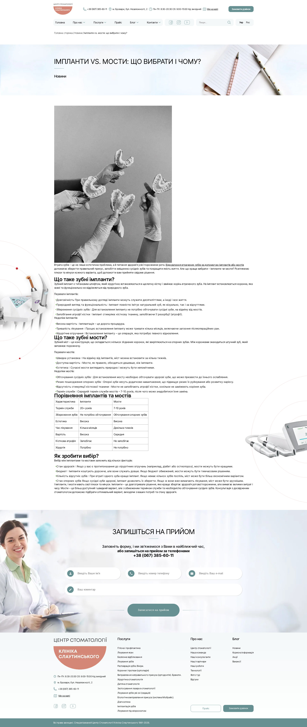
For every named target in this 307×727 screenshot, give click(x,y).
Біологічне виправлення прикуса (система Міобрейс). (146, 697)
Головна (60, 22)
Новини (78, 33)
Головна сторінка (63, 33)
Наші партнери (198, 661)
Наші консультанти (201, 657)
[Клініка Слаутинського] (63, 9)
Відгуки (194, 679)
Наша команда (198, 652)
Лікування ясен (125, 652)
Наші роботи (197, 666)
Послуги (98, 22)
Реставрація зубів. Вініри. (131, 666)
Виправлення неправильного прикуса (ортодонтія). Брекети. (149, 675)
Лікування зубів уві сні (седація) (134, 692)
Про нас (77, 22)
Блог (133, 22)
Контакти (152, 22)
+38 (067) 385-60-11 (97, 9)
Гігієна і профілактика (129, 648)
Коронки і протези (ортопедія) (133, 670)
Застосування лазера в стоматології (136, 688)
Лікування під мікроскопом (132, 710)
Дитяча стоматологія (128, 683)
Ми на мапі (64, 695)
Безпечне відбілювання (130, 657)
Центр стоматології (201, 648)
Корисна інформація (243, 652)
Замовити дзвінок (241, 9)
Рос (248, 22)
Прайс (118, 22)
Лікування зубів (126, 661)
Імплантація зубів (127, 706)
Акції (235, 657)
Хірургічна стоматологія (130, 679)
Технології (196, 670)
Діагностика (124, 701)
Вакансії (236, 661)
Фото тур (195, 675)
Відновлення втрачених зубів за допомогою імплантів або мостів (205, 264)
